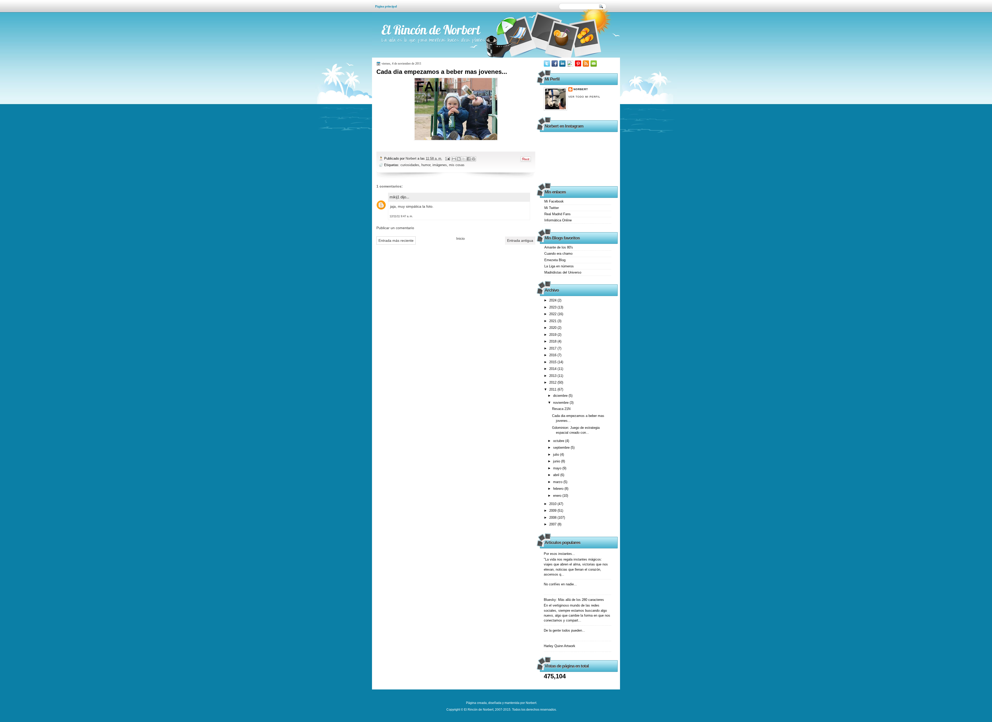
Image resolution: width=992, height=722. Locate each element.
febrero (558, 489)
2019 (553, 335)
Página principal (386, 6)
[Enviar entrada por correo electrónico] (447, 158)
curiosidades (409, 165)
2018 (553, 341)
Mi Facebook (554, 201)
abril (556, 475)
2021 (553, 321)
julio (556, 454)
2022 (553, 314)
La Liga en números (559, 266)
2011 (553, 389)
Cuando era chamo (558, 253)
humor (425, 165)
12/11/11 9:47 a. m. (401, 216)
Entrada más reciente (396, 240)
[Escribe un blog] (458, 158)
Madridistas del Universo (562, 272)
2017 (553, 348)
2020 (553, 328)
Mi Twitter (551, 208)
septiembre (562, 447)
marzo (558, 482)
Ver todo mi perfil (584, 96)
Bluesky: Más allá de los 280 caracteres (574, 600)
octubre (559, 441)
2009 (553, 511)
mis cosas (456, 165)
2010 (553, 504)
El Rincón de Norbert (430, 30)
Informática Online (558, 220)
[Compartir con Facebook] (468, 158)
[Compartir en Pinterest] (473, 158)
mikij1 (394, 197)
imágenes (439, 165)
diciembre (561, 396)
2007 (553, 524)
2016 (553, 355)
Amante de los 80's (558, 247)
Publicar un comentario (395, 228)
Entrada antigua (520, 240)
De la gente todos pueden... (564, 630)
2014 (553, 369)
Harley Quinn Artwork (559, 646)
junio (557, 461)
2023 (553, 307)
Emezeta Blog (554, 260)
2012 (553, 382)
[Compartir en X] (463, 158)
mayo (557, 468)
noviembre (561, 403)
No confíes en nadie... (560, 584)
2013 (553, 376)
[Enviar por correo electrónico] (453, 158)
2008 (553, 517)
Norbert (411, 158)
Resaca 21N (561, 409)
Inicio (460, 238)
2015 (553, 362)
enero (557, 496)
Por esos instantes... (559, 554)
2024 (553, 300)
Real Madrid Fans (557, 214)
